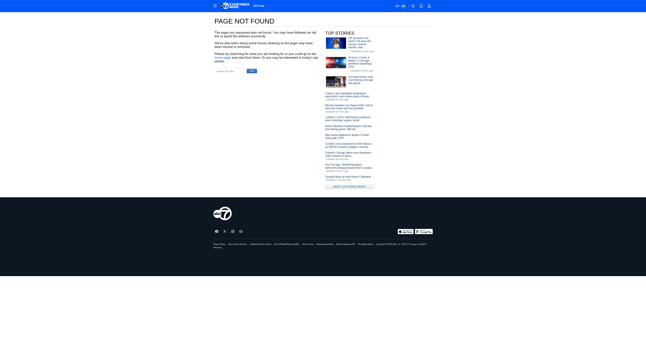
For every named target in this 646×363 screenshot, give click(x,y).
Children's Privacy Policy (260, 244)
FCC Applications (365, 244)
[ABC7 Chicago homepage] (235, 6)
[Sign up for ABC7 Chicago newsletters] (241, 231)
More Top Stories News (348, 186)
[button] (215, 5)
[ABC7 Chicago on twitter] (224, 231)
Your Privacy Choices (237, 244)
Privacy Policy (219, 244)
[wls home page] (222, 213)
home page (222, 57)
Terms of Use (308, 244)
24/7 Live (258, 6)
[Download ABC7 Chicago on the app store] (406, 231)
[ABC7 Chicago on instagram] (232, 231)
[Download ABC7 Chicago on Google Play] (424, 231)
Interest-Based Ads (324, 244)
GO (252, 71)
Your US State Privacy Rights (286, 244)
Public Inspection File (345, 244)
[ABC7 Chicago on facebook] (216, 231)
